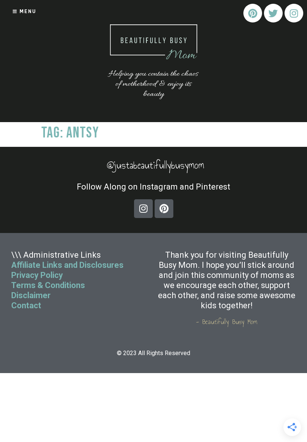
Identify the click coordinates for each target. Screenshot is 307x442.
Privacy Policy (37, 275)
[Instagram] (294, 13)
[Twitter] (273, 13)
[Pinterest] (252, 13)
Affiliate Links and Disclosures (67, 265)
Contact (27, 305)
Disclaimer (31, 295)
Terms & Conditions (48, 285)
